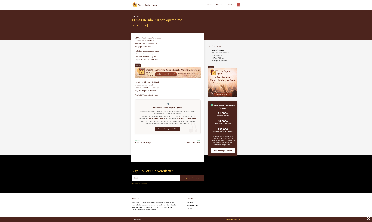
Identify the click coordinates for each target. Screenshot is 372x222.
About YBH (220, 5)
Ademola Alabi (236, 219)
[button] (133, 25)
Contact (231, 5)
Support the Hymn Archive (167, 129)
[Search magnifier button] (238, 4)
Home (209, 5)
